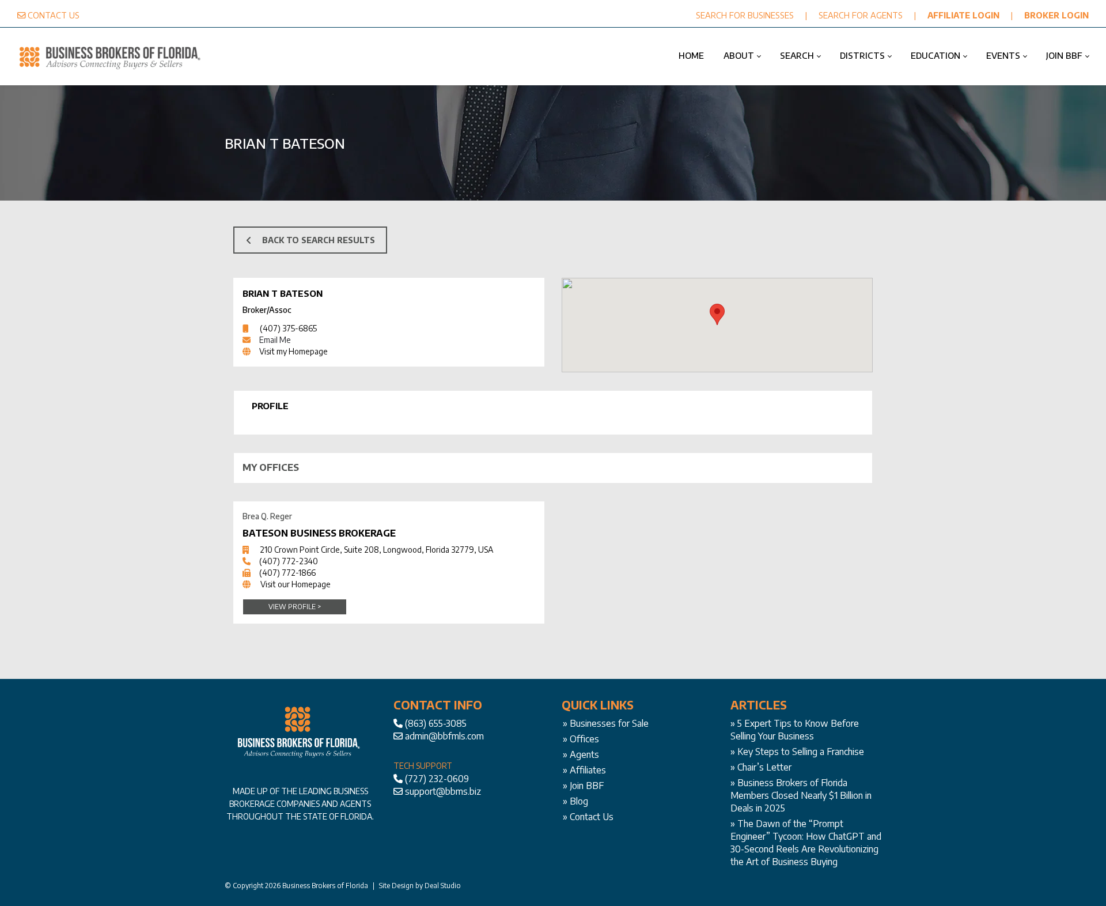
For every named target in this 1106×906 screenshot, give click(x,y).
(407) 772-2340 (288, 561)
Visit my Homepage (293, 351)
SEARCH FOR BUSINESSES (745, 15)
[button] (717, 314)
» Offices (581, 739)
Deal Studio (443, 885)
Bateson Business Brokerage (319, 533)
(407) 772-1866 (287, 572)
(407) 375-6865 (288, 328)
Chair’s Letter (764, 767)
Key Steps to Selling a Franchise (800, 751)
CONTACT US (53, 15)
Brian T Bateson (283, 293)
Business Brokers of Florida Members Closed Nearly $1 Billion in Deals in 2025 (801, 795)
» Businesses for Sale (606, 723)
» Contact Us (588, 816)
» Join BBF (583, 785)
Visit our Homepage (295, 584)
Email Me (275, 340)
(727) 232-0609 (437, 778)
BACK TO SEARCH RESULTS (318, 240)
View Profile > (294, 606)
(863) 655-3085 (436, 723)
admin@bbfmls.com (444, 736)
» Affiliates (584, 770)
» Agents (581, 754)
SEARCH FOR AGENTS (861, 15)
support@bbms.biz (443, 791)
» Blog (575, 801)
